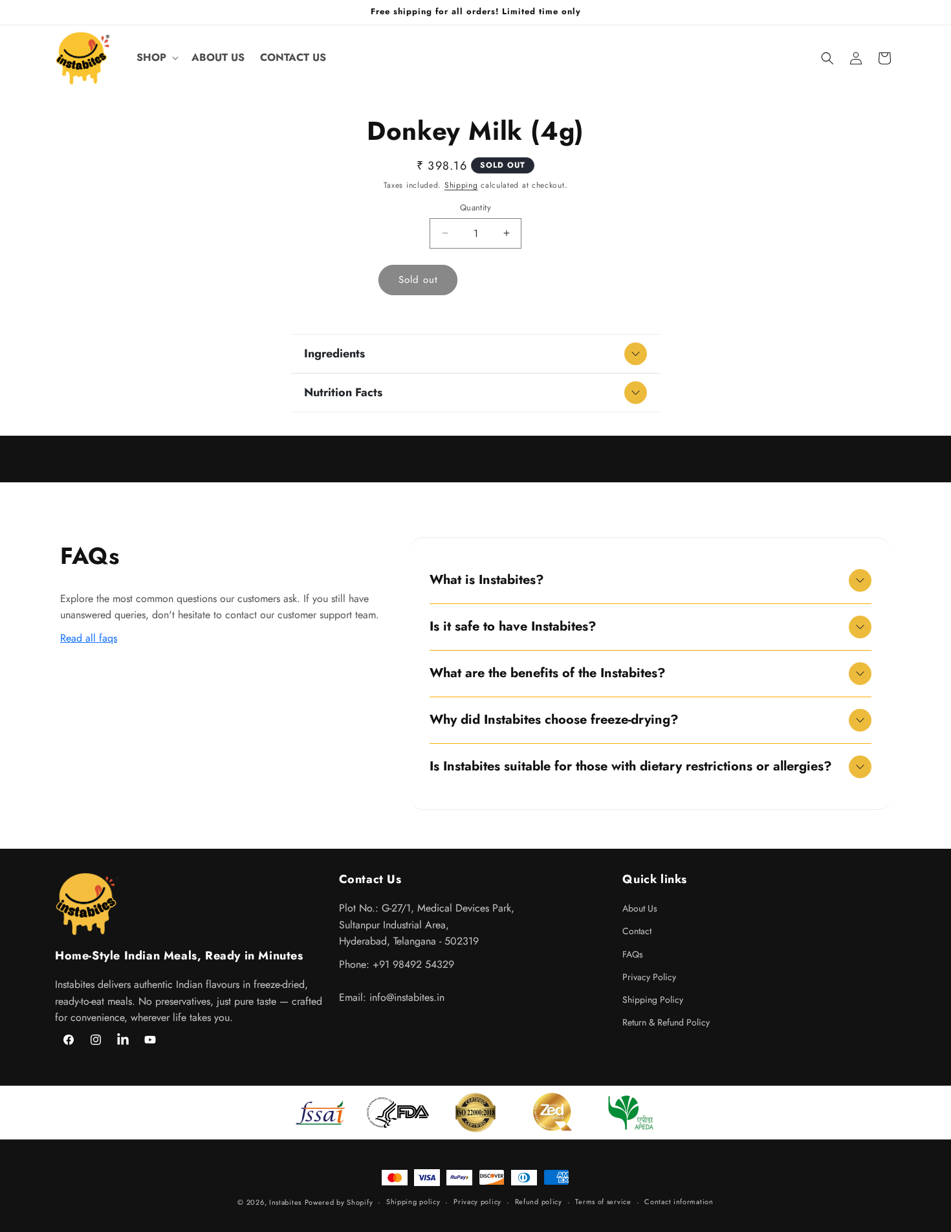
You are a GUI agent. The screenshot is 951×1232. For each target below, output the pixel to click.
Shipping (461, 185)
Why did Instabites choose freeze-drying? (554, 719)
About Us (639, 908)
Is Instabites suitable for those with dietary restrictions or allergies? (631, 766)
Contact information (678, 1201)
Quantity (475, 207)
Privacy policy (477, 1201)
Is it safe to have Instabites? (513, 626)
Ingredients (334, 353)
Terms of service (603, 1201)
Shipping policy (413, 1201)
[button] (156, 58)
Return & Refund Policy (666, 1022)
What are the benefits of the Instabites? (548, 673)
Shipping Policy (652, 999)
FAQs (632, 954)
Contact (636, 930)
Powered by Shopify (339, 1202)
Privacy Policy (649, 976)
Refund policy (538, 1201)
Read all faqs (88, 638)
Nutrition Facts (343, 392)
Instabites (285, 1202)
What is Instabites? (487, 579)
